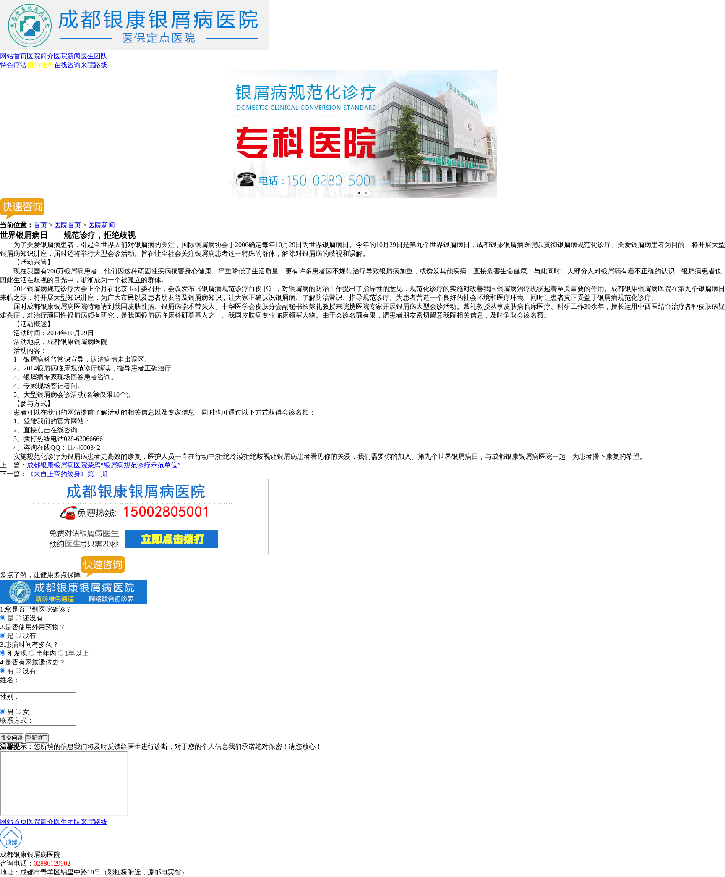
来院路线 (94, 64)
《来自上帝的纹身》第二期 (67, 474)
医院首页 (67, 224)
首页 (40, 224)
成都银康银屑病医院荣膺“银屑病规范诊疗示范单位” (103, 465)
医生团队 (94, 56)
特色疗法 (13, 64)
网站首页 (13, 56)
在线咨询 (67, 64)
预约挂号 (40, 64)
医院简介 (40, 56)
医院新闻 (67, 56)
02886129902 (52, 863)
